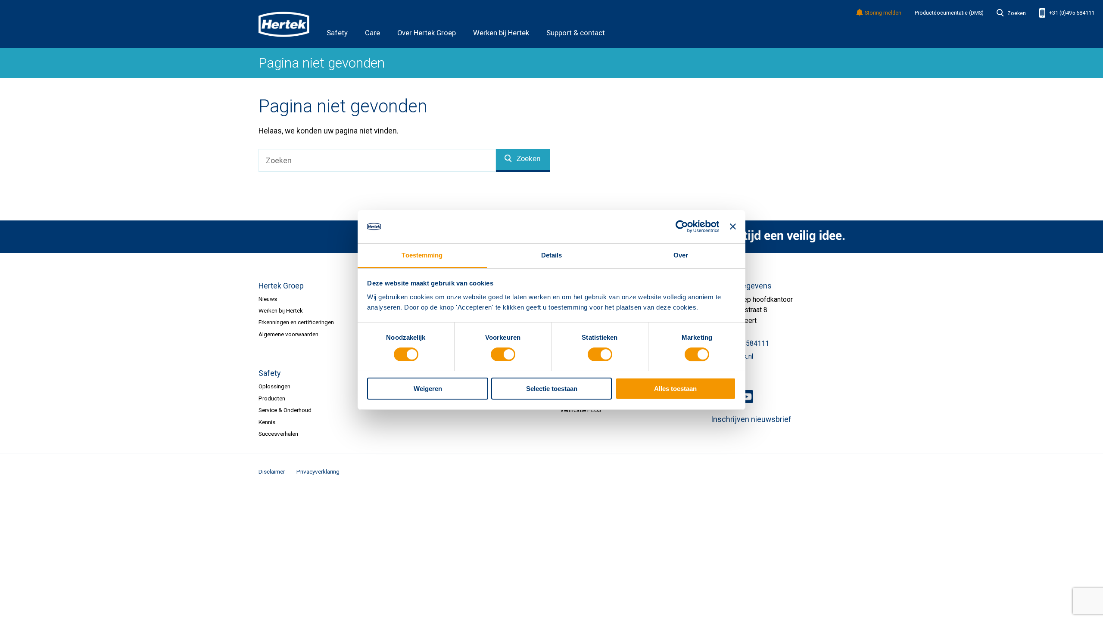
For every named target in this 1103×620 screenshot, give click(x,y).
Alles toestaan (675, 388)
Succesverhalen (278, 433)
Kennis (267, 421)
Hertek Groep (281, 286)
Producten (272, 398)
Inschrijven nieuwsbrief (751, 419)
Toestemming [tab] (422, 255)
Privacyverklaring (318, 471)
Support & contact (575, 33)
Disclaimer (272, 471)
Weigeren (428, 388)
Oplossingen (274, 386)
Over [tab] (680, 255)
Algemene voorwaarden (288, 334)
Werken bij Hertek (501, 33)
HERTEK (284, 24)
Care (372, 33)
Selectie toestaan (551, 388)
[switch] (503, 354)
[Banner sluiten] (733, 226)
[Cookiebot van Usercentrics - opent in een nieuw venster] (681, 226)
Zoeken (1016, 13)
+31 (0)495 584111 (1071, 12)
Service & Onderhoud (285, 409)
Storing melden (883, 13)
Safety (337, 33)
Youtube (746, 396)
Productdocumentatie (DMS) (949, 13)
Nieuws (268, 298)
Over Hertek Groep (426, 33)
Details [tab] (551, 255)
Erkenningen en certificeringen (296, 322)
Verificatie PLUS (580, 409)
